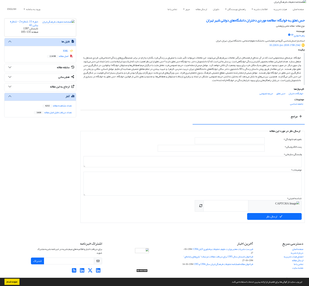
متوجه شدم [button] (12, 282)
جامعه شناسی (296, 103)
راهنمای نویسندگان (236, 9)
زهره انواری (299, 35)
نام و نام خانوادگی (293, 139)
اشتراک (37, 261)
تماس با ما (172, 9)
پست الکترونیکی (293, 147)
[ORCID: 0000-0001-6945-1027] (289, 35)
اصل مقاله (59, 56)
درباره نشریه (297, 252)
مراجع (294, 116)
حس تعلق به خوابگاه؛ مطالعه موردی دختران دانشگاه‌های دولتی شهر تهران (255, 20)
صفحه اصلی (298, 9)
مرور (187, 9)
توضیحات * (296, 170)
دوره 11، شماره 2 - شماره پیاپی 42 (24, 23)
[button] (230, 282)
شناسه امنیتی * (294, 198)
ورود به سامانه (33, 9)
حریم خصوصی (266, 93)
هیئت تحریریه (280, 9)
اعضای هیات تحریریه (293, 256)
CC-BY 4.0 (165, 264)
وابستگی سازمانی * (293, 154)
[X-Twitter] (90, 271)
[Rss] (74, 271)
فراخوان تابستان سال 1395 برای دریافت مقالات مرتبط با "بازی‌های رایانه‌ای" (218, 256)
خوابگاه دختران (296, 93)
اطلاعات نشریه (261, 9)
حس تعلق (280, 93)
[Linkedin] (98, 271)
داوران (216, 9)
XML (66, 50)
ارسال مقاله (201, 9)
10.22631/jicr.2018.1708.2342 (284, 45)
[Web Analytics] (142, 270)
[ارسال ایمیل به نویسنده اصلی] (292, 35)
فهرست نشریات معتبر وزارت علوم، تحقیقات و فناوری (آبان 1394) (222, 249)
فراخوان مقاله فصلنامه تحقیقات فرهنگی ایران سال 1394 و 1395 (223, 264)
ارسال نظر (272, 216)
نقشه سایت (297, 267)
